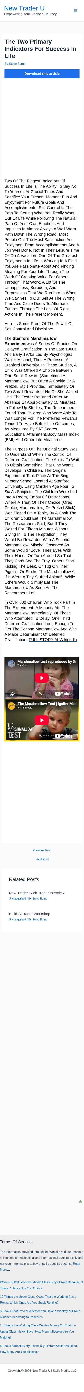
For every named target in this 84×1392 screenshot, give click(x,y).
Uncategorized (17, 898)
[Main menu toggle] (75, 10)
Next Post (42, 859)
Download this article (42, 73)
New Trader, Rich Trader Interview (36, 893)
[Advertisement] (42, 129)
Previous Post (42, 850)
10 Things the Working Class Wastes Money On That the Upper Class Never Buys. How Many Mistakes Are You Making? (38, 1331)
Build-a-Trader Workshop (29, 914)
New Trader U (24, 8)
